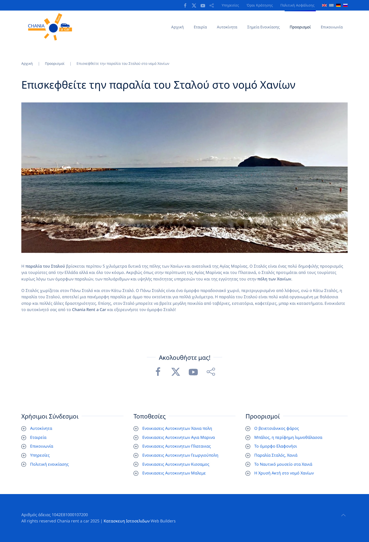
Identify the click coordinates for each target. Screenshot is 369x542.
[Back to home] (51, 27)
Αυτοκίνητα (227, 26)
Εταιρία (200, 26)
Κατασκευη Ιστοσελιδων (127, 521)
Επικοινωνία (332, 26)
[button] (343, 515)
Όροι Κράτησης (260, 5)
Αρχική (177, 26)
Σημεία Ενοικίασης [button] (263, 26)
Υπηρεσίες (230, 5)
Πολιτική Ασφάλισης (297, 5)
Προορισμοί (300, 26)
